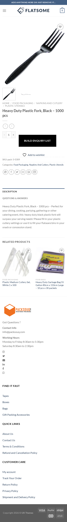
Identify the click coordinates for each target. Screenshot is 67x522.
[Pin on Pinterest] (29, 172)
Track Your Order (12, 478)
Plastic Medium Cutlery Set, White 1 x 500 (16, 283)
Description (9, 191)
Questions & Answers (15, 198)
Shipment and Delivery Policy (18, 497)
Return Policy (10, 484)
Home (5, 103)
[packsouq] (33, 10)
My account (9, 471)
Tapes (5, 395)
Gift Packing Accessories (16, 414)
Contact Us (8, 440)
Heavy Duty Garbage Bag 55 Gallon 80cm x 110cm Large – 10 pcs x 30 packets (50, 285)
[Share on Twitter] (17, 172)
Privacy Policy (10, 490)
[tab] (33, 191)
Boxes (5, 402)
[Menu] (4, 11)
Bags (5, 408)
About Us (7, 433)
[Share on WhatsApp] (5, 172)
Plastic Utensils (15, 106)
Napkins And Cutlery (49, 103)
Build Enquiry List (37, 140)
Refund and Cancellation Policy (19, 452)
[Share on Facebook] (11, 172)
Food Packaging (23, 103)
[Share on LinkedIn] (34, 172)
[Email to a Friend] (23, 172)
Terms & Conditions (13, 446)
